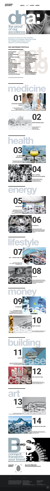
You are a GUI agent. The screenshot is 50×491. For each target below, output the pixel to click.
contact (32, 5)
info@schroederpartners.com (33, 466)
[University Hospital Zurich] (27, 102)
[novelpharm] (27, 305)
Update (37, 5)
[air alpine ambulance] (27, 154)
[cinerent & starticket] (27, 275)
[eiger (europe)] (27, 324)
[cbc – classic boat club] (27, 256)
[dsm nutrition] (27, 173)
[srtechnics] (27, 224)
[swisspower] (27, 205)
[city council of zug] (27, 375)
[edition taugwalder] (27, 425)
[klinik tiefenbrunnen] (27, 121)
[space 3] (27, 356)
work (27, 5)
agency (22, 5)
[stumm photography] (27, 406)
